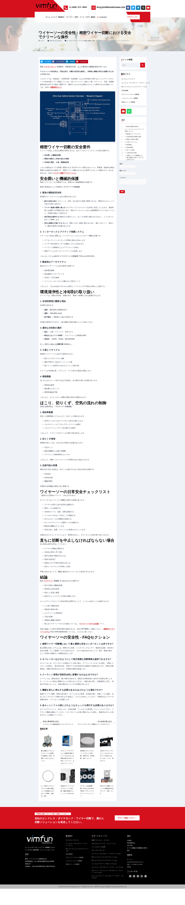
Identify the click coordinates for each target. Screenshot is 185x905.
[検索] (142, 65)
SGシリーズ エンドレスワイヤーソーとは (134, 86)
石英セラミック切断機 (128, 102)
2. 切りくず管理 (129, 150)
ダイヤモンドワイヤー (128, 79)
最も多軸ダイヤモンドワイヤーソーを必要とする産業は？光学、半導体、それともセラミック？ (47, 756)
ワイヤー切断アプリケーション (65, 173)
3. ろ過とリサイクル (131, 142)
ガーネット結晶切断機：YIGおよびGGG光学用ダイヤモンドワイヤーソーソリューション (87, 791)
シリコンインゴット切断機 (129, 98)
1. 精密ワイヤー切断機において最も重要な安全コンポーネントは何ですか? (134, 157)
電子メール (123, 170)
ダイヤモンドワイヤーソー (104, 40)
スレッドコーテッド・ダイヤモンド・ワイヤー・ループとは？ (108, 876)
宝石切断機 (124, 90)
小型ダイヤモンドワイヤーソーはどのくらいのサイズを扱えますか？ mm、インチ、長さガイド (106, 756)
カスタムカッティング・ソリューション (104, 843)
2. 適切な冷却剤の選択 (131, 139)
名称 (121, 164)
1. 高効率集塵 (129, 147)
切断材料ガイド (56, 87)
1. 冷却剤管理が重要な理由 (133, 136)
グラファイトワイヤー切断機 (130, 94)
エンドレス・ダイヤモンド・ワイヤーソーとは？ (106, 853)
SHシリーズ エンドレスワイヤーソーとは (104, 860)
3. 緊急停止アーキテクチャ (133, 134)
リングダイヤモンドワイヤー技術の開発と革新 (81, 40)
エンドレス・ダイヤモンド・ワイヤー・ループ (135, 83)
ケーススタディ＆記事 (98, 847)
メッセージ (122, 177)
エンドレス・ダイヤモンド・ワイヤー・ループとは (107, 867)
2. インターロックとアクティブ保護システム (134, 130)
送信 (122, 191)
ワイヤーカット (50, 67)
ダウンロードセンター (98, 850)
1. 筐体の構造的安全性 (131, 126)
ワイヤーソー (117, 40)
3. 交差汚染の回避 (131, 153)
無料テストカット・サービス (100, 840)
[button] (65, 17)
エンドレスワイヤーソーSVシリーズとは (104, 864)
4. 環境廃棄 (128, 144)
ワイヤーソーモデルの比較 (89, 624)
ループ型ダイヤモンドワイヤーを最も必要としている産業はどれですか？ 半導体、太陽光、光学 (47, 791)
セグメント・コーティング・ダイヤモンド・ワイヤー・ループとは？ (107, 871)
